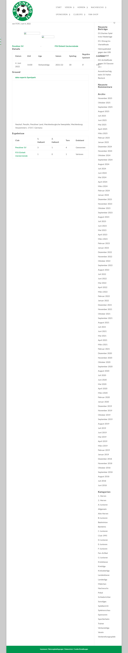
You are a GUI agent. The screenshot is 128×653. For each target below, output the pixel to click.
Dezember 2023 (105, 199)
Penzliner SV (20, 148)
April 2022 (102, 287)
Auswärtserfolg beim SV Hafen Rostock (105, 74)
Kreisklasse (103, 562)
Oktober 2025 (104, 103)
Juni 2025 (102, 120)
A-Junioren (103, 505)
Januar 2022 (103, 301)
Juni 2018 (102, 485)
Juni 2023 (102, 226)
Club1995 (78, 14)
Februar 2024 (104, 191)
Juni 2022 (102, 279)
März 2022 (103, 292)
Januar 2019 (103, 455)
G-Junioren (103, 558)
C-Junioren (103, 531)
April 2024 (102, 182)
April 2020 (102, 389)
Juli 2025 (102, 116)
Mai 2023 (102, 230)
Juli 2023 (102, 221)
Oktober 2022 (104, 261)
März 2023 (103, 239)
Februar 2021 (104, 349)
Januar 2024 (103, 195)
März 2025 (103, 133)
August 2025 (103, 111)
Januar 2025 (103, 142)
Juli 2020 (102, 375)
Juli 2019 (102, 428)
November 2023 (105, 204)
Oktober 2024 (104, 155)
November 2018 (105, 463)
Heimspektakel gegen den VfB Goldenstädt (104, 52)
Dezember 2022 (105, 252)
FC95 (18, 24)
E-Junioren (102, 544)
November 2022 (105, 257)
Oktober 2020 (104, 362)
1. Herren (102, 496)
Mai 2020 (102, 384)
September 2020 (105, 367)
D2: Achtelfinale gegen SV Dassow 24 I (106, 63)
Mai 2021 (102, 336)
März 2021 (103, 345)
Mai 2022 (102, 283)
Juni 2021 (102, 331)
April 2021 (102, 340)
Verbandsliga (103, 628)
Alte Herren (103, 514)
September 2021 (105, 318)
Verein (68, 7)
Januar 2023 (103, 248)
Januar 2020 (103, 402)
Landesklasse (103, 575)
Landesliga (102, 580)
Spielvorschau (104, 610)
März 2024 (103, 186)
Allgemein (102, 509)
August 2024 (103, 164)
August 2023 (103, 217)
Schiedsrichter (104, 597)
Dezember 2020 (105, 353)
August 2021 (103, 323)
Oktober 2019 (104, 415)
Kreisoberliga (104, 571)
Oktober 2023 (104, 208)
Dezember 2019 (105, 406)
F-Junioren (102, 549)
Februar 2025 (104, 138)
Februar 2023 (104, 243)
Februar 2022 (104, 296)
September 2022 (105, 265)
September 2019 (105, 419)
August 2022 (103, 270)
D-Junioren (103, 540)
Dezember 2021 (105, 305)
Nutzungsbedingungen (55, 649)
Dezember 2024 (105, 147)
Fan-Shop (93, 14)
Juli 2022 (102, 274)
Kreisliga (102, 566)
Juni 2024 (102, 173)
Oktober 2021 (104, 314)
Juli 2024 (102, 169)
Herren (81, 7)
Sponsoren (62, 14)
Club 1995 (102, 536)
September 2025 (105, 107)
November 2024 (105, 151)
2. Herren (102, 500)
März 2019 (103, 446)
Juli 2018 (102, 481)
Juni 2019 (102, 433)
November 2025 (105, 98)
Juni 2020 (102, 380)
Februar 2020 (104, 397)
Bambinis (102, 527)
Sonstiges (102, 602)
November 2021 (105, 309)
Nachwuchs (97, 7)
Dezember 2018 (105, 459)
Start (59, 7)
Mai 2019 (102, 437)
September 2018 (105, 472)
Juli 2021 (102, 327)
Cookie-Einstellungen (81, 649)
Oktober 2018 (104, 468)
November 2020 (105, 358)
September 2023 (105, 213)
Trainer (101, 624)
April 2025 (102, 129)
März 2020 (103, 393)
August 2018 (103, 477)
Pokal (100, 593)
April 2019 (102, 441)
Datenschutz (68, 649)
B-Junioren (103, 518)
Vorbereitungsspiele (106, 637)
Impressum (43, 649)
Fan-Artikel (103, 553)
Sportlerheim (103, 619)
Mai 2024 (102, 177)
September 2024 (105, 160)
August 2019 (103, 424)
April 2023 (102, 235)
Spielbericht (103, 606)
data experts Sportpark (25, 77)
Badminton (103, 522)
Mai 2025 (102, 125)
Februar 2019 (104, 450)
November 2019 (105, 411)
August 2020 (103, 371)
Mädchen (102, 584)
